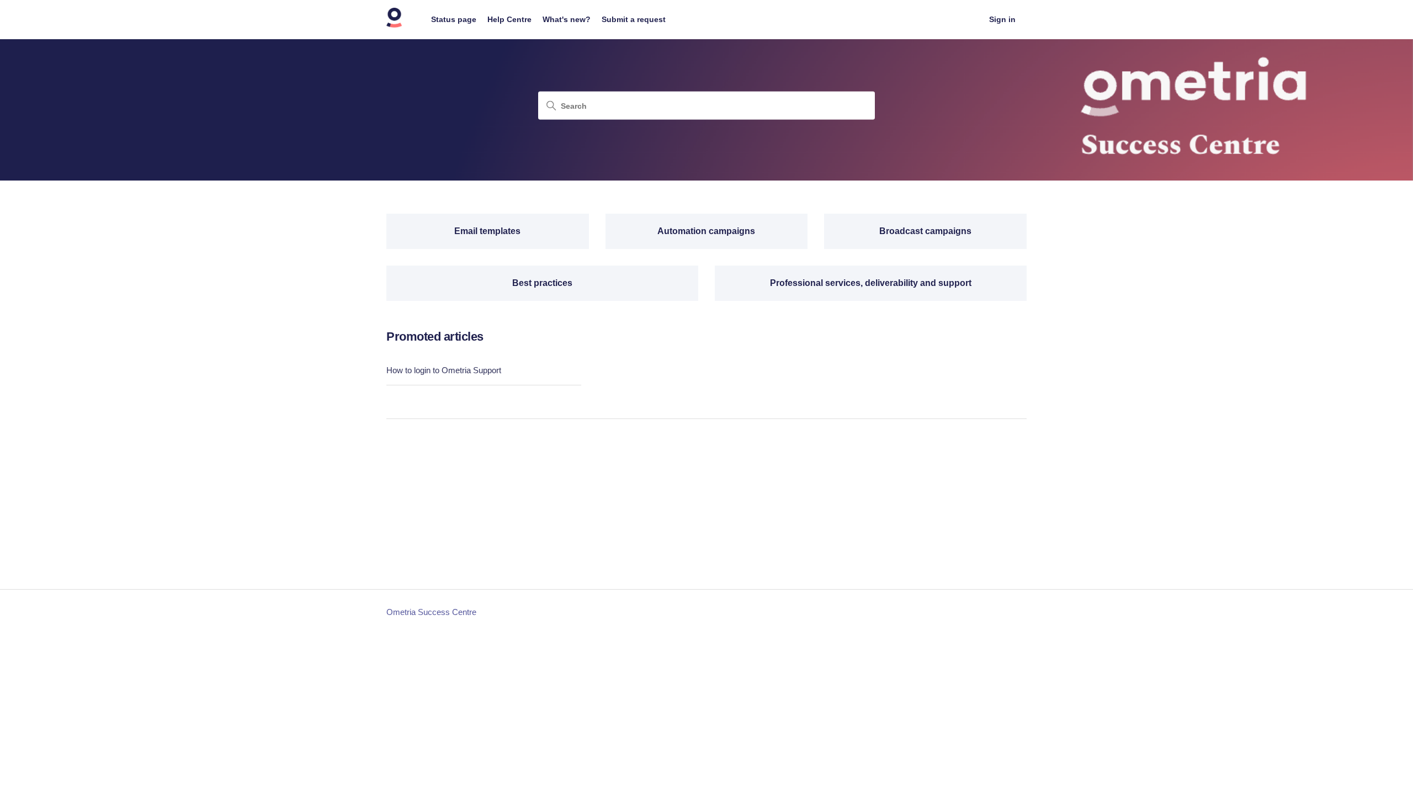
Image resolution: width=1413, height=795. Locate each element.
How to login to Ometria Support (443, 370)
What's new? (567, 19)
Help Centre (509, 19)
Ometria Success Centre (431, 612)
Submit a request (634, 19)
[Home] (394, 25)
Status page (453, 19)
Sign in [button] (1002, 19)
